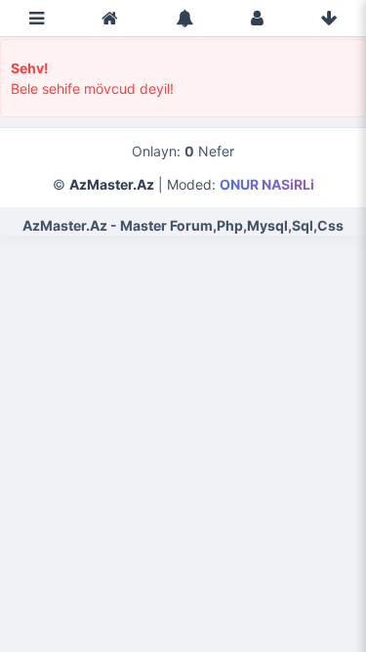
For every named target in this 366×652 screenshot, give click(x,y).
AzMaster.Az (111, 184)
